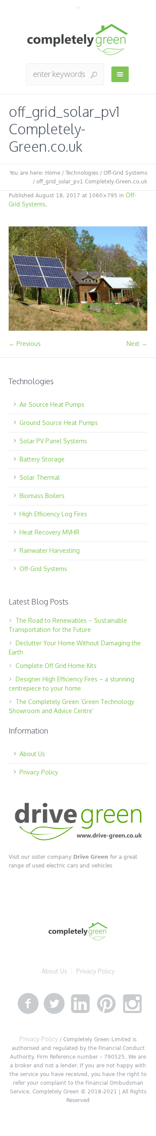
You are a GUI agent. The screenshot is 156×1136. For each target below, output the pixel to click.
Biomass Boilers (42, 495)
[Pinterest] (106, 1004)
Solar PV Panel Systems (53, 441)
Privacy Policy (39, 772)
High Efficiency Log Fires (53, 514)
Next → (137, 343)
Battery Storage (42, 459)
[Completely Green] (78, 40)
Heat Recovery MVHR (49, 532)
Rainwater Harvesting (50, 550)
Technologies (81, 173)
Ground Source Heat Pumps (59, 422)
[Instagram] (132, 1004)
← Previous (25, 343)
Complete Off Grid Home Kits (56, 665)
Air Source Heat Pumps (52, 404)
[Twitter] (54, 1004)
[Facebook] (28, 1004)
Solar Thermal (40, 477)
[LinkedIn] (80, 1004)
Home (52, 173)
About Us (32, 753)
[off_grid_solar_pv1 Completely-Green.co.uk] (78, 278)
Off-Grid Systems (125, 173)
